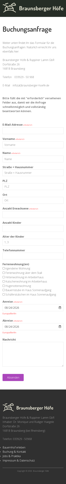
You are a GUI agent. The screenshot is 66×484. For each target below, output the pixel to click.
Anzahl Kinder (12, 223)
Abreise (8, 320)
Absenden (13, 377)
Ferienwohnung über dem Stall (23, 273)
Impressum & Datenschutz (19, 460)
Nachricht (9, 339)
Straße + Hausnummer (18, 167)
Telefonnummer (14, 250)
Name (7, 153)
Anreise (8, 301)
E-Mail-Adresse (13, 125)
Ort (5, 195)
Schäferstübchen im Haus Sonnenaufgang (30, 294)
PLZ (5, 181)
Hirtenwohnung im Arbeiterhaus (24, 277)
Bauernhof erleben (14, 447)
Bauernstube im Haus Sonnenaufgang (28, 290)
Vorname (9, 139)
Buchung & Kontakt (14, 452)
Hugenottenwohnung (18, 286)
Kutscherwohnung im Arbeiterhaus (26, 281)
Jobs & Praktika (12, 456)
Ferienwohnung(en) (16, 264)
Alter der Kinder (13, 236)
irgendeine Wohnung (17, 268)
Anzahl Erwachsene (16, 208)
